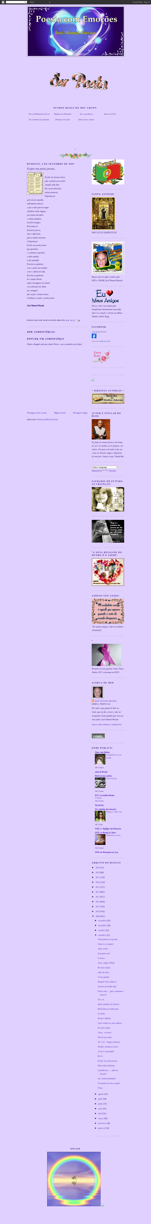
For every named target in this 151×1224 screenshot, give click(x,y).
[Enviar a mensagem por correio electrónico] (78, 320)
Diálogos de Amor (62, 119)
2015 (97, 887)
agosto (101, 1094)
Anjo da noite (103, 972)
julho (100, 1099)
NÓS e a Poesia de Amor (105, 832)
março (101, 1118)
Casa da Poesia (101, 772)
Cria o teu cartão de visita (101, 341)
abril (100, 1113)
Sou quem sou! (104, 953)
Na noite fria (111, 778)
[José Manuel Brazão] (94, 337)
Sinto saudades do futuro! (108, 1004)
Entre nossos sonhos (86, 119)
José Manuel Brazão (99, 332)
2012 (97, 901)
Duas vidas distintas (106, 1065)
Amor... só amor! (104, 1032)
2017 (97, 877)
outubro (101, 930)
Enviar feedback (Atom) (47, 419)
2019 (97, 867)
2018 (97, 872)
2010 (97, 911)
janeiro (101, 1128)
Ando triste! (103, 949)
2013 (97, 897)
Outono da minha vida (107, 986)
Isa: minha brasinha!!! (107, 1078)
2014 (97, 892)
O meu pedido (103, 977)
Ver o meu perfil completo (107, 724)
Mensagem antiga (80, 413)
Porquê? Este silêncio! (107, 982)
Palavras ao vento (113, 835)
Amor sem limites (102, 752)
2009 (97, 916)
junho (100, 1104)
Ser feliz (101, 1013)
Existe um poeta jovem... (108, 1061)
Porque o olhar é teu (114, 812)
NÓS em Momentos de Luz (106, 852)
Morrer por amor (105, 1037)
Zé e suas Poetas (86, 114)
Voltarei (98, 798)
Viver (100, 1088)
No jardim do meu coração (109, 1083)
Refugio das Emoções (62, 114)
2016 (97, 882)
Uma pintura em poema (107, 939)
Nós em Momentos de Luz (39, 114)
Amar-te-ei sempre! (105, 944)
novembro (102, 925)
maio (100, 1108)
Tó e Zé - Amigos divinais (109, 1042)
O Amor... (102, 958)
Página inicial (59, 413)
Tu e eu (101, 999)
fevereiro (102, 1123)
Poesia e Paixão (104, 1018)
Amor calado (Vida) (106, 963)
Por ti (100, 1056)
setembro (102, 935)
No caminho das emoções (39, 119)
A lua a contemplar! (106, 1051)
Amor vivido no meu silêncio (110, 1023)
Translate (112, 471)
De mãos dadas (104, 967)
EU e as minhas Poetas (104, 795)
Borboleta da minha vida (108, 1009)
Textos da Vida (110, 114)
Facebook (99, 805)
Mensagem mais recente (37, 413)
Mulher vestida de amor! (108, 1046)
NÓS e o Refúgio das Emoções (108, 828)
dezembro (102, 920)
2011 (97, 906)
